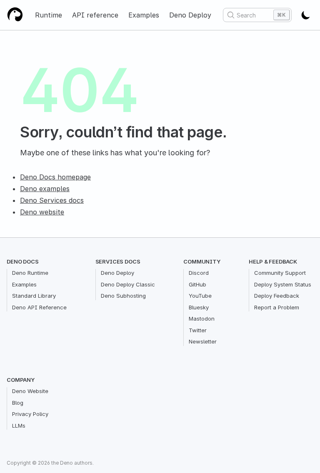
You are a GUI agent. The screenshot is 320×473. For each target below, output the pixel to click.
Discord (199, 272)
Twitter (198, 330)
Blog (17, 402)
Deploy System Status (282, 284)
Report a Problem (276, 307)
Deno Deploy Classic (128, 284)
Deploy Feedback (276, 295)
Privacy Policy (30, 414)
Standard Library (34, 295)
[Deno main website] (15, 15)
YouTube (200, 295)
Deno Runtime (30, 272)
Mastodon (202, 318)
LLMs (18, 425)
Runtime (48, 15)
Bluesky (199, 307)
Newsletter (203, 341)
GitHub (197, 284)
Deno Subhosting (123, 295)
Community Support (280, 272)
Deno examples (45, 188)
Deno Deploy (190, 15)
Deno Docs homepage (55, 177)
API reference (95, 15)
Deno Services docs (52, 200)
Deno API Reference (39, 307)
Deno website (42, 212)
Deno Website (30, 391)
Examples (143, 15)
